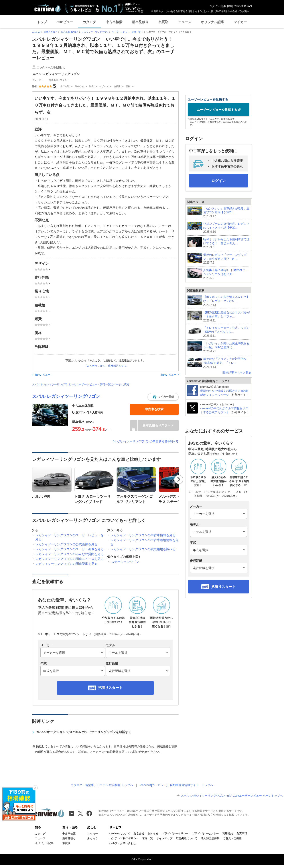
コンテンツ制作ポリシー (124, 838)
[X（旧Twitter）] (80, 813)
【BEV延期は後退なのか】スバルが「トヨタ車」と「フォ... (226, 316)
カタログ (89, 22)
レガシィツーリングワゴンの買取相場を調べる (143, 549)
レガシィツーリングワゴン (95, 32)
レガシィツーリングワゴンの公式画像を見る (66, 544)
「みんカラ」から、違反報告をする (105, 365)
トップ (42, 22)
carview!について (119, 833)
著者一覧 (147, 838)
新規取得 (226, 6)
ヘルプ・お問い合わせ (122, 843)
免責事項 (242, 833)
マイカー (240, 22)
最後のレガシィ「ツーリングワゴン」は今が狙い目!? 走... (225, 258)
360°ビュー (65, 22)
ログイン (214, 6)
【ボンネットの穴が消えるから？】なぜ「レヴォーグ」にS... (226, 301)
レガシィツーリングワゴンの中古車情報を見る (143, 535)
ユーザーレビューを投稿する (217, 109)
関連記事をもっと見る (237, 372)
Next (178, 479)
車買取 (163, 22)
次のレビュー (168, 374)
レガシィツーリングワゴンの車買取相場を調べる (147, 441)
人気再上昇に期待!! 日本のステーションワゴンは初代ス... (225, 274)
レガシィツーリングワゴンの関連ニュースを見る (69, 559)
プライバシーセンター (205, 833)
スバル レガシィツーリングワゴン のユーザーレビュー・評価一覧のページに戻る (80, 384)
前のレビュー (42, 374)
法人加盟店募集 (210, 838)
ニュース (184, 22)
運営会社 (139, 833)
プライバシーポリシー (175, 833)
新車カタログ (50, 32)
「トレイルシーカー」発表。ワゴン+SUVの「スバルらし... (226, 331)
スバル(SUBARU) (69, 32)
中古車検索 (114, 22)
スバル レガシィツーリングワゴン (66, 396)
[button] (163, 397)
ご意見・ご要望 (232, 838)
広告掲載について (186, 838)
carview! (36, 32)
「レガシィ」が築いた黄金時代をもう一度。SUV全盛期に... (226, 347)
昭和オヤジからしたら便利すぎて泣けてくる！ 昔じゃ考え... (226, 243)
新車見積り (140, 22)
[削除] (35, 787)
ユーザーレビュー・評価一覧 (126, 32)
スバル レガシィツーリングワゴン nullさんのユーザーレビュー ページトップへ (232, 795)
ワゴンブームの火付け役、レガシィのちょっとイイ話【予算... (226, 227)
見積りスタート (110, 688)
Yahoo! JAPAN (243, 6)
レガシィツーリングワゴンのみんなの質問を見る (69, 554)
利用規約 (227, 833)
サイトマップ (164, 838)
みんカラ (92, 838)
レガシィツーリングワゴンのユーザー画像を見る (69, 549)
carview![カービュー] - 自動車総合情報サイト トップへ (176, 785)
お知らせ (153, 833)
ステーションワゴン (125, 562)
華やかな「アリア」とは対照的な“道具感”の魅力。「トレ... (225, 362)
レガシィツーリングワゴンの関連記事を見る (66, 564)
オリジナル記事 (212, 22)
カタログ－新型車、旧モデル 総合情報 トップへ (102, 785)
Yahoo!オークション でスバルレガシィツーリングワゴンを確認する (84, 732)
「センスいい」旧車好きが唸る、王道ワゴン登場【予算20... (226, 212)
